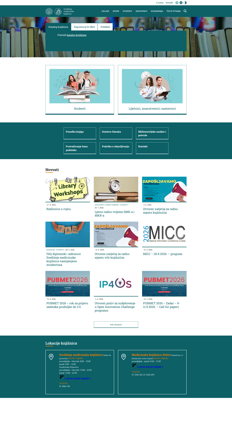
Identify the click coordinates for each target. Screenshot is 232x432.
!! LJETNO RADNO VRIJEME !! (77, 378)
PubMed (105, 26)
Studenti (127, 11)
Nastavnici (141, 11)
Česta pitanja (174, 11)
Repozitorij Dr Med (84, 26)
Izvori (116, 11)
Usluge (105, 11)
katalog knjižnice (76, 34)
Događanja (157, 11)
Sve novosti (116, 324)
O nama (159, 2)
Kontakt (169, 2)
